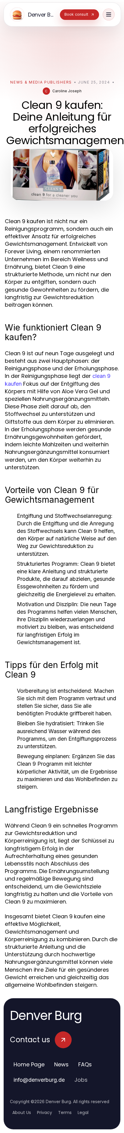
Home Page (29, 1064)
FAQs (85, 1064)
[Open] (109, 14)
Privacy (44, 1112)
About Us (21, 1112)
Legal (83, 1112)
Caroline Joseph (67, 91)
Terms (65, 1112)
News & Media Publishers (41, 82)
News (61, 1064)
